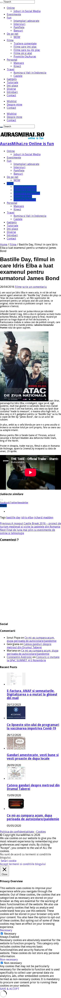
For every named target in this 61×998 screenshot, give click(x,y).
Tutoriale (12, 82)
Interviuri (19, 24)
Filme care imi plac (25, 46)
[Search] (1, 2)
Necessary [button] (6, 930)
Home (3, 244)
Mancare (19, 63)
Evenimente (14, 14)
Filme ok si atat (23, 53)
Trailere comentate (25, 43)
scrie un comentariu (34, 286)
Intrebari (12, 92)
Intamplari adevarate (26, 21)
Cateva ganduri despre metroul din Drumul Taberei (29, 646)
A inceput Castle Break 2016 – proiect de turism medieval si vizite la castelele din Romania (30, 525)
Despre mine (14, 104)
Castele (18, 76)
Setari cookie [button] (8, 860)
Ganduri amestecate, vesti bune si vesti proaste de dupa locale (33, 756)
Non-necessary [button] (9, 959)
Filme (10, 40)
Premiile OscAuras (25, 56)
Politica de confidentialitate (17, 831)
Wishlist (12, 101)
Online (11, 8)
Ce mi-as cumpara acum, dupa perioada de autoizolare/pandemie (31, 639)
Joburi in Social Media (27, 11)
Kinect (17, 66)
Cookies (41, 831)
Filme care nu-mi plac (27, 50)
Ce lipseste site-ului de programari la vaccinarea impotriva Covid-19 (33, 726)
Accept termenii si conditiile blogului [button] (23, 864)
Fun (9, 17)
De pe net (12, 33)
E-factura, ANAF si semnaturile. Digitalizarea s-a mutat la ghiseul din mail (32, 694)
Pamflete (19, 27)
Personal (12, 59)
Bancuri (18, 30)
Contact (11, 95)
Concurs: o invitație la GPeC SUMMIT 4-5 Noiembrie (33, 659)
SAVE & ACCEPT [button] (9, 988)
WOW (17, 37)
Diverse (11, 89)
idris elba (27, 517)
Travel (10, 69)
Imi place (12, 85)
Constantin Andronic (19, 657)
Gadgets (12, 79)
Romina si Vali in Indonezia (30, 72)
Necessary (10, 933)
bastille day (13, 517)
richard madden (43, 517)
